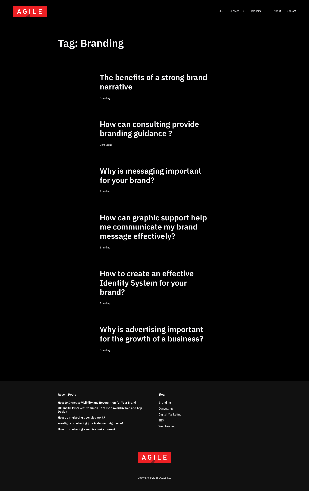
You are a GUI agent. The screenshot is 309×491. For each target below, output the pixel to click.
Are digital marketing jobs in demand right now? (90, 423)
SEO (221, 11)
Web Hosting (167, 426)
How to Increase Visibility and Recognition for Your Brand (97, 402)
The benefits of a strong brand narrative (153, 82)
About (277, 11)
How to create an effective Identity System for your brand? (147, 282)
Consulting (106, 144)
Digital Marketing (170, 414)
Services (234, 11)
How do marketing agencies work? (81, 417)
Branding (256, 11)
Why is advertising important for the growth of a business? (151, 334)
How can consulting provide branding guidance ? (149, 128)
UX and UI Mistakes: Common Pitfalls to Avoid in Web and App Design (100, 409)
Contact (291, 11)
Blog (162, 394)
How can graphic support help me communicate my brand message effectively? (153, 226)
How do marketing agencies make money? (86, 429)
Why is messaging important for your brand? (150, 175)
